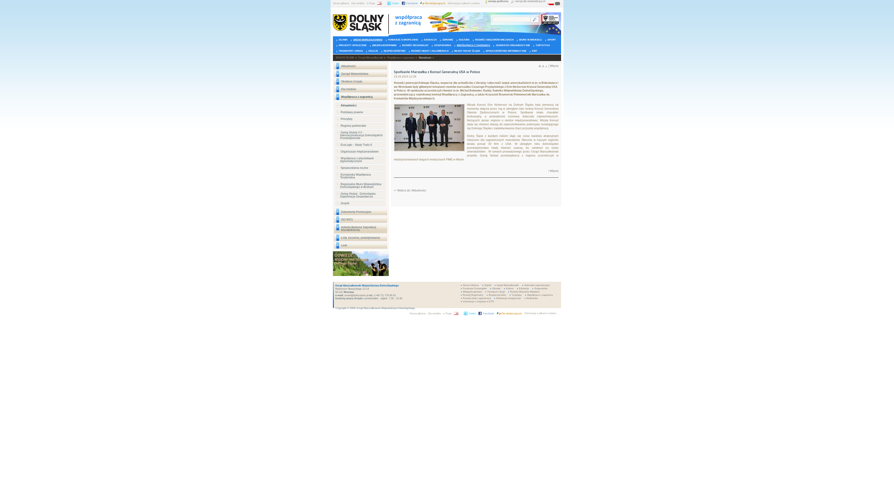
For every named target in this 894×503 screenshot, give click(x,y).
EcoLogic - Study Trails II (356, 144)
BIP (381, 3)
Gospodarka (442, 45)
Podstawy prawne (352, 112)
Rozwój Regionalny (415, 45)
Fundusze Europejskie (403, 39)
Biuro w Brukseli (530, 39)
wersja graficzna (498, 1)
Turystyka (543, 45)
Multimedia (532, 298)
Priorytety (346, 119)
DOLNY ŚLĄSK (345, 57)
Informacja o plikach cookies (464, 3)
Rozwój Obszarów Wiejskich (494, 39)
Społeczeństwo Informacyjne (506, 51)
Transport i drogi (351, 51)
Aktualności (425, 57)
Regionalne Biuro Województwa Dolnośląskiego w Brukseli (360, 186)
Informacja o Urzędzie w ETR (478, 301)
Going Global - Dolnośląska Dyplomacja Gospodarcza (358, 195)
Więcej (554, 66)
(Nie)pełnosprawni (384, 45)
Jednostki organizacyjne (513, 45)
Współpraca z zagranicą (473, 45)
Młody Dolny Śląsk (467, 51)
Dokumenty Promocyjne (356, 212)
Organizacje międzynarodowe (360, 151)
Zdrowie (447, 39)
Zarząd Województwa (354, 73)
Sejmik (343, 39)
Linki (344, 245)
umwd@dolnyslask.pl (356, 295)
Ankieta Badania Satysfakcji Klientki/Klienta (358, 229)
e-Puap (371, 3)
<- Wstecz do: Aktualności (410, 190)
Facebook (412, 3)
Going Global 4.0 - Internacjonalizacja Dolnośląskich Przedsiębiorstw (361, 135)
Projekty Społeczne (353, 45)
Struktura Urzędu (351, 81)
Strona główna (341, 3)
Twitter (395, 3)
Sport (552, 39)
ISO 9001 (347, 219)
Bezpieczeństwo (395, 51)
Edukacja (430, 39)
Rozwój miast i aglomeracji (430, 51)
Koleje (373, 51)
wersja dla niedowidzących (530, 1)
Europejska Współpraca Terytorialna (355, 176)
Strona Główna (471, 285)
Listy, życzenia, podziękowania (360, 237)
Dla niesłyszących (435, 3)
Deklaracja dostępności (508, 298)
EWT (534, 51)
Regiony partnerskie (353, 125)
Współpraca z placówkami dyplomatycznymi (357, 160)
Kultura (464, 39)
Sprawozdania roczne (354, 168)
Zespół (345, 203)
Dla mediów (357, 3)
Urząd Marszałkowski (368, 39)
